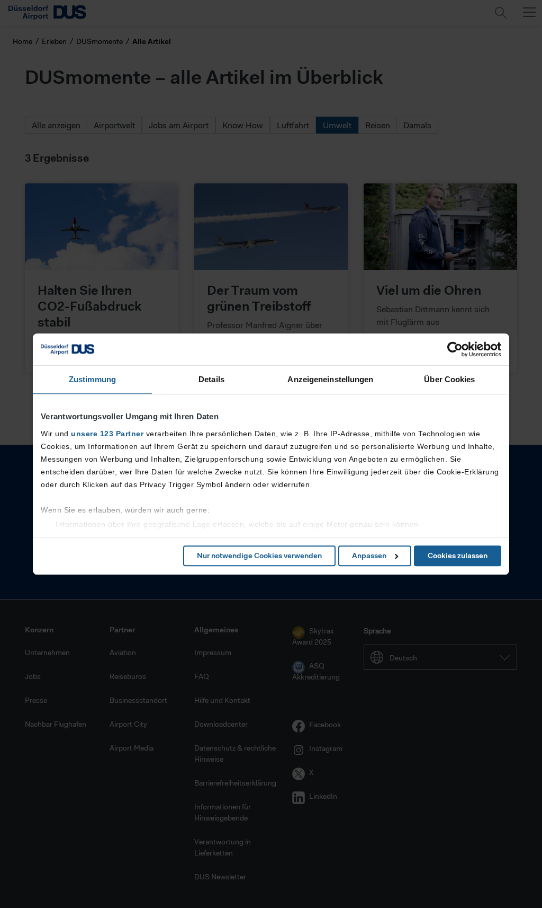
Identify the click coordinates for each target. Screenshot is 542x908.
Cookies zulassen (457, 555)
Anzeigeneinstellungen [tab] (330, 379)
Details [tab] (211, 379)
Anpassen (369, 555)
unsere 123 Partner (107, 433)
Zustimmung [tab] (92, 379)
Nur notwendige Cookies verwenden (259, 555)
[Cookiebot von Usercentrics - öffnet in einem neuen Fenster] (455, 349)
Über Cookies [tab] (449, 379)
